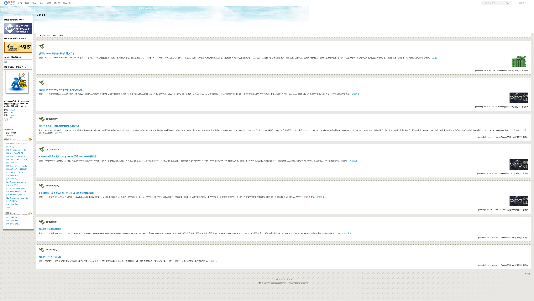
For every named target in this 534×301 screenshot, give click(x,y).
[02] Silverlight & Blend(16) (16, 150)
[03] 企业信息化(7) (13, 224)
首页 (48, 35)
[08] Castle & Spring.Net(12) (17, 166)
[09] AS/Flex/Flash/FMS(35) (16, 169)
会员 (20, 3)
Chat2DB (67, 3)
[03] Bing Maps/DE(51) (15, 153)
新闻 (34, 3)
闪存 (49, 3)
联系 (54, 35)
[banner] (8, 3)
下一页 (527, 273)
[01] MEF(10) (11, 147)
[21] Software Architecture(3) (17, 198)
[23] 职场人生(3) (12, 204)
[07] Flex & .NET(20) (14, 163)
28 (11, 118)
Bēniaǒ (41, 15)
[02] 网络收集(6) (12, 221)
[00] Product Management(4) (17, 144)
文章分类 (8, 213)
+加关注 (7, 120)
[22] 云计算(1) (11, 201)
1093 (12, 115)
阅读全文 (435, 57)
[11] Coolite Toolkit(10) (14, 172)
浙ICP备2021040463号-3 (298, 282)
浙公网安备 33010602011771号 (274, 282)
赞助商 (57, 3)
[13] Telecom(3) (12, 179)
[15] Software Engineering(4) (17, 182)
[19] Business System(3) (15, 195)
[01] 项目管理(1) (12, 217)
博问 (42, 3)
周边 (27, 3)
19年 (11, 113)
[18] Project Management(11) (17, 192)
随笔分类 (8, 139)
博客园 (42, 35)
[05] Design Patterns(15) (15, 156)
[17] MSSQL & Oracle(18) (15, 188)
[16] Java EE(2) (12, 185)
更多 (8, 208)
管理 (61, 35)
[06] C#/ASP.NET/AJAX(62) (16, 160)
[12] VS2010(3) (12, 176)
